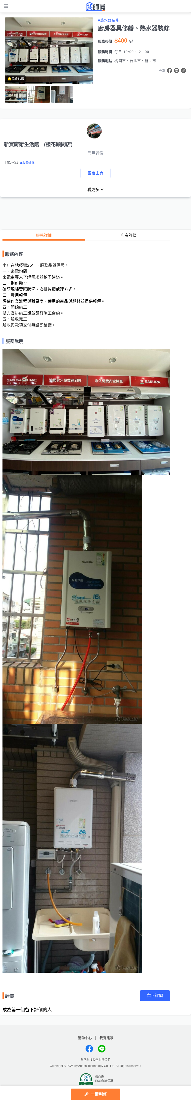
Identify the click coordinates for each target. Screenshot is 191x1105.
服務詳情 (44, 235)
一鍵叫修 (99, 1094)
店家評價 (129, 235)
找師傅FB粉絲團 (89, 1048)
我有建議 (106, 1038)
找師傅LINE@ (101, 1048)
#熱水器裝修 (108, 20)
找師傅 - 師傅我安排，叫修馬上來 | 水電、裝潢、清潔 (95, 6)
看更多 (93, 190)
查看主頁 (95, 173)
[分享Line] (176, 70)
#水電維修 (27, 163)
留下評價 (155, 995)
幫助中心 (85, 1038)
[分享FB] (169, 70)
